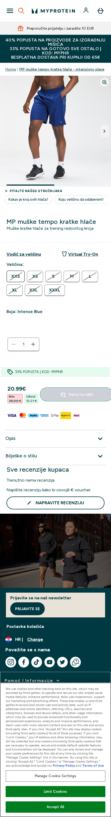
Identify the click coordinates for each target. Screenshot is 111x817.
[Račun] (86, 11)
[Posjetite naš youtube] (49, 662)
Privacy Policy (64, 765)
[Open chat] (75, 662)
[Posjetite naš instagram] (10, 662)
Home (10, 69)
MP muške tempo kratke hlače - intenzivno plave (61, 69)
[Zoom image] (104, 82)
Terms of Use (93, 765)
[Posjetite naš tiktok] (36, 662)
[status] (23, 344)
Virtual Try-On (83, 254)
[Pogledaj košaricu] (100, 11)
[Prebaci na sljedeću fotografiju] (104, 131)
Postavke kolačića (25, 626)
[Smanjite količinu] (14, 344)
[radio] (15, 276)
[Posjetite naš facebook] (23, 662)
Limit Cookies (55, 792)
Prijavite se (27, 609)
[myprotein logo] (53, 11)
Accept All (55, 807)
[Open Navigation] (10, 11)
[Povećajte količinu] (33, 344)
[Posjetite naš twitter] (62, 662)
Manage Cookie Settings (56, 776)
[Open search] (21, 11)
